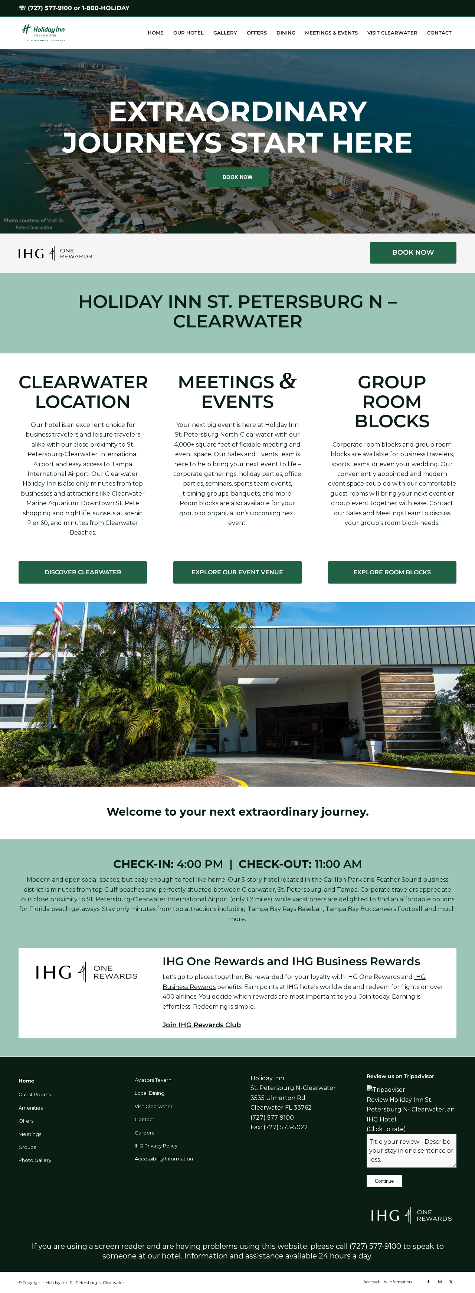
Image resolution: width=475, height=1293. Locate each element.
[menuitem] (155, 32)
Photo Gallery (35, 1160)
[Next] (468, 141)
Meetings (30, 1134)
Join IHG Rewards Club (202, 1025)
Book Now (237, 177)
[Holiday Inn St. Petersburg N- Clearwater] (47, 33)
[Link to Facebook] (428, 1281)
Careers (144, 1133)
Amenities (31, 1108)
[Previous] (6, 141)
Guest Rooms (35, 1094)
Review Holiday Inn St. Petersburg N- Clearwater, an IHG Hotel (411, 1109)
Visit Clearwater (154, 1106)
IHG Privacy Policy (156, 1146)
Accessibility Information (164, 1159)
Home (26, 1081)
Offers (26, 1121)
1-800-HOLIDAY (106, 8)
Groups (27, 1147)
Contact (144, 1119)
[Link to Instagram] (439, 1281)
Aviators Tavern (153, 1080)
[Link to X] (450, 1281)
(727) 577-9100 (50, 8)
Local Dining (149, 1093)
